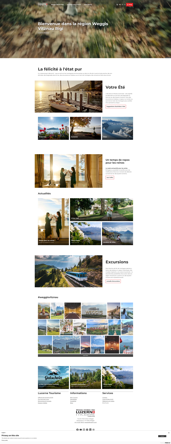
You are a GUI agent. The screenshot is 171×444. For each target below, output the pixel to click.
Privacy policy (5, 440)
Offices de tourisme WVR (45, 397)
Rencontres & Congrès (44, 401)
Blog (71, 403)
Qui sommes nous (43, 399)
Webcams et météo (108, 401)
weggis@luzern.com (90, 422)
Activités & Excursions (74, 4)
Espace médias (42, 403)
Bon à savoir (74, 397)
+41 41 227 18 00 (79, 422)
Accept (162, 436)
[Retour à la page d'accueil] (42, 5)
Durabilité (73, 401)
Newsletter (73, 399)
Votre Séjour (88, 4)
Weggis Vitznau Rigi (57, 4)
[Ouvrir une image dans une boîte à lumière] (85, 413)
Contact (104, 397)
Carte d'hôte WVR (107, 399)
